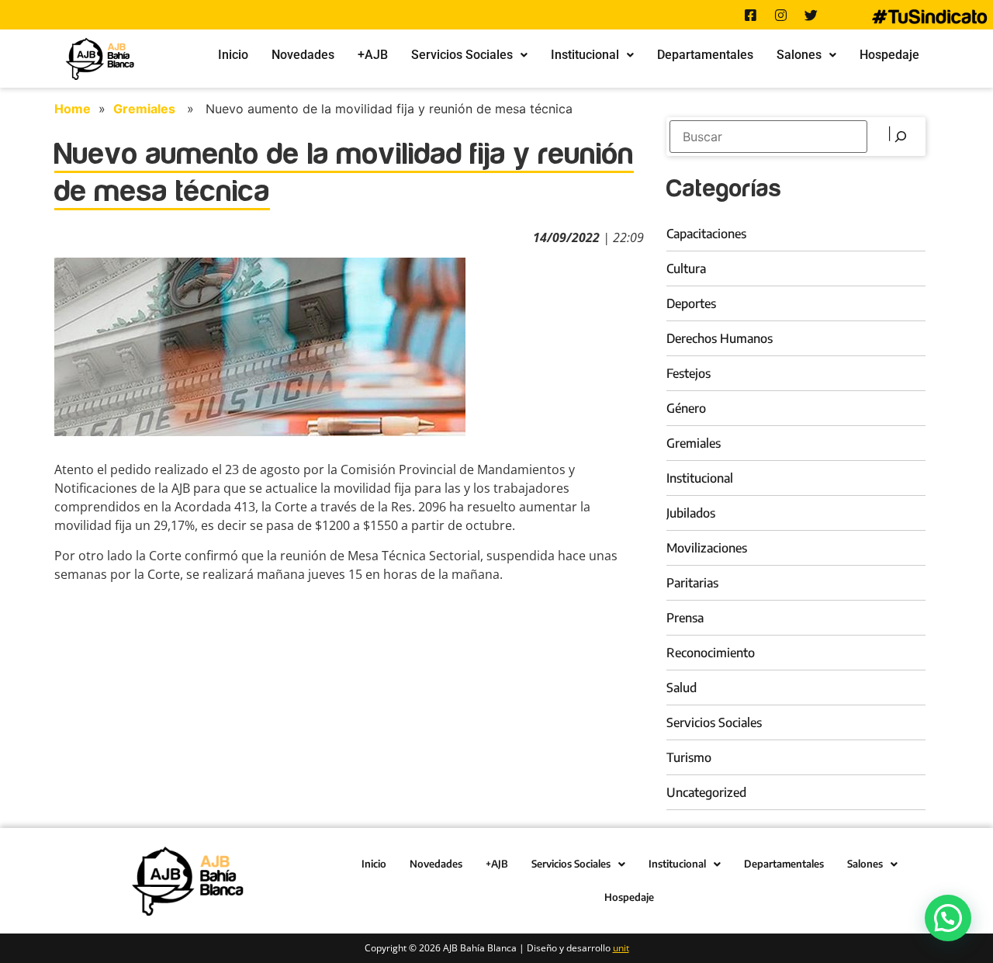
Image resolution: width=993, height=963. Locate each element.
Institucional (585, 54)
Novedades (303, 54)
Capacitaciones (706, 233)
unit (621, 947)
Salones (799, 54)
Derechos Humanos (719, 338)
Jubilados (690, 513)
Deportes (691, 303)
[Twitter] (811, 15)
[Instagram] (780, 15)
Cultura (686, 268)
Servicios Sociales (462, 54)
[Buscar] (898, 136)
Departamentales (705, 54)
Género (686, 408)
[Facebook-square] (750, 15)
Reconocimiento (710, 652)
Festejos (688, 373)
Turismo (688, 757)
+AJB (373, 54)
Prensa (685, 617)
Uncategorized (706, 792)
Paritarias (692, 583)
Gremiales (144, 108)
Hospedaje (889, 54)
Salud (681, 687)
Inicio (233, 54)
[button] (469, 55)
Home (72, 108)
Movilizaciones (706, 548)
